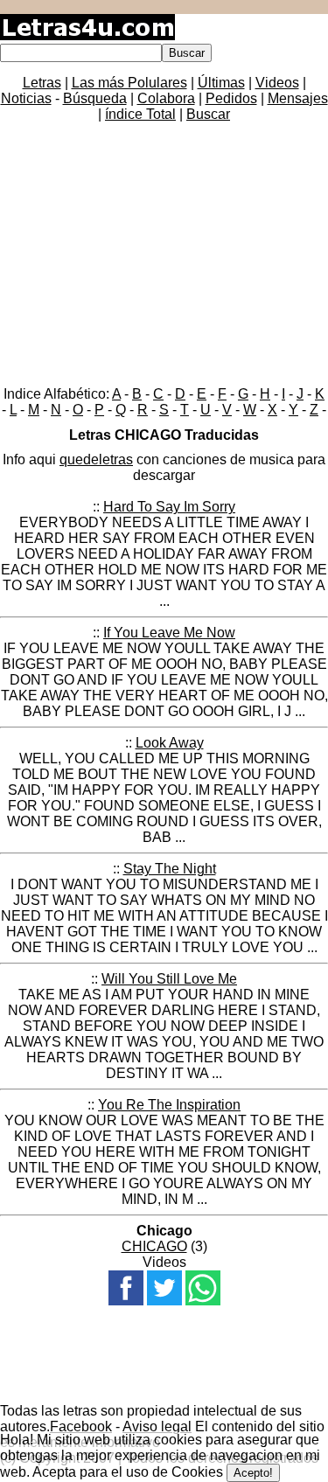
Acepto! (253, 1472)
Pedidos (231, 98)
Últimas (221, 82)
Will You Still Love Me (169, 978)
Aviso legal (157, 1426)
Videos (277, 82)
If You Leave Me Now (169, 632)
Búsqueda (95, 98)
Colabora (166, 98)
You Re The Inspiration (169, 1104)
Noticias (26, 98)
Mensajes (298, 98)
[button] (125, 1287)
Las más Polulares (129, 82)
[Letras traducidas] (87, 35)
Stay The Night (169, 868)
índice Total (140, 114)
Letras (42, 82)
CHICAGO (154, 1246)
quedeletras (96, 459)
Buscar (208, 114)
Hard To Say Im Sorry (169, 506)
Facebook (81, 1426)
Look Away (170, 742)
